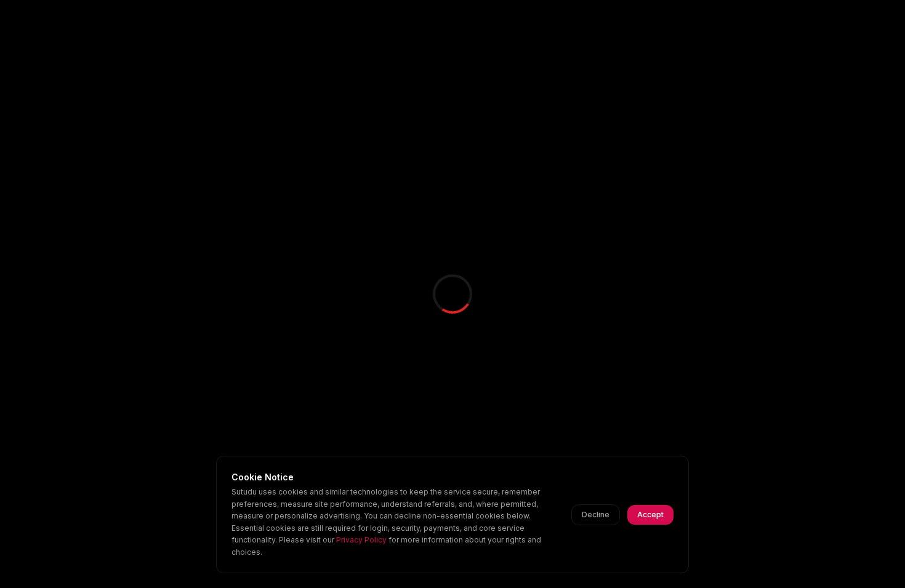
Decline (595, 514)
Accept (650, 514)
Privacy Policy (361, 539)
